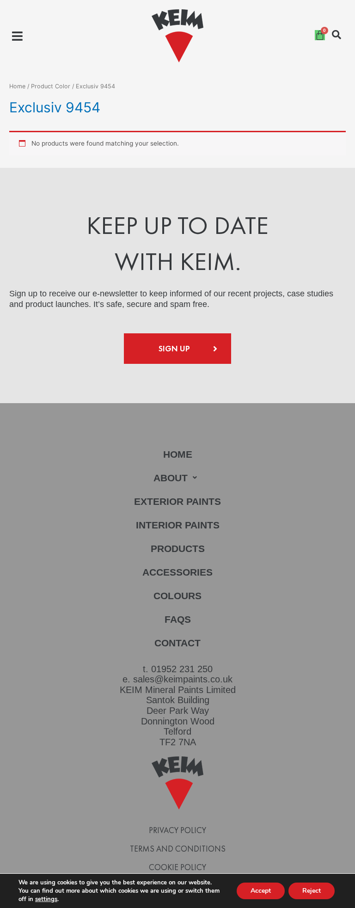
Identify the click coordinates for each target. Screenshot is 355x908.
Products (178, 548)
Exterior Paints (177, 501)
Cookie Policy (177, 867)
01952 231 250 (182, 669)
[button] (17, 36)
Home (17, 86)
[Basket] (320, 35)
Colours (177, 595)
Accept (261, 890)
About (170, 477)
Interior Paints (178, 525)
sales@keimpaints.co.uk (183, 679)
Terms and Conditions (178, 848)
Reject (311, 890)
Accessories (177, 572)
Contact (177, 643)
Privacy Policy (177, 830)
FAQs (178, 619)
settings (46, 899)
